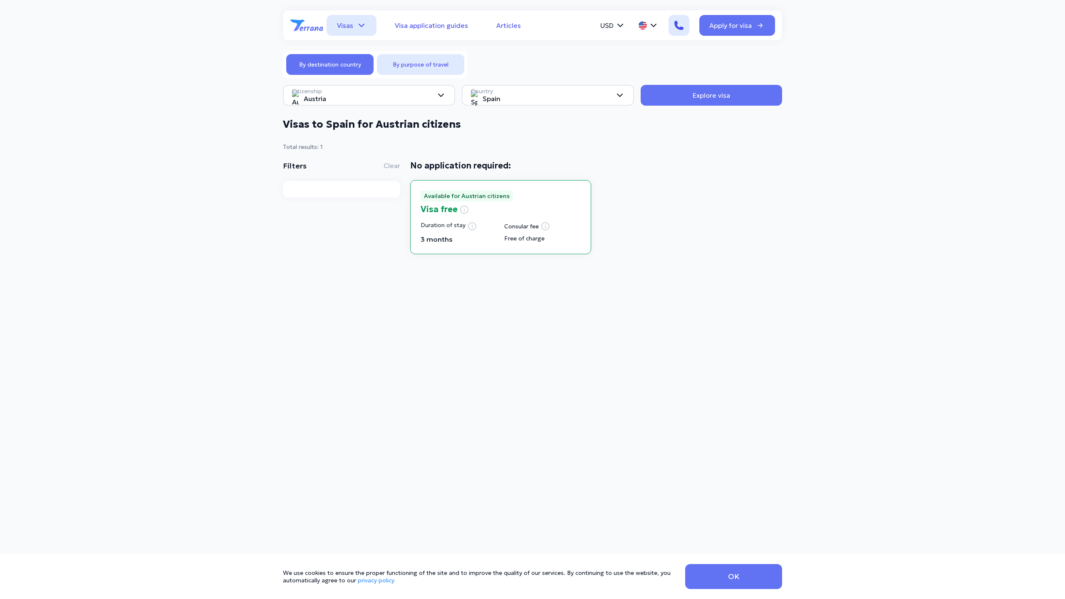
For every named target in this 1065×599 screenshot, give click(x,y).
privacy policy (376, 580)
